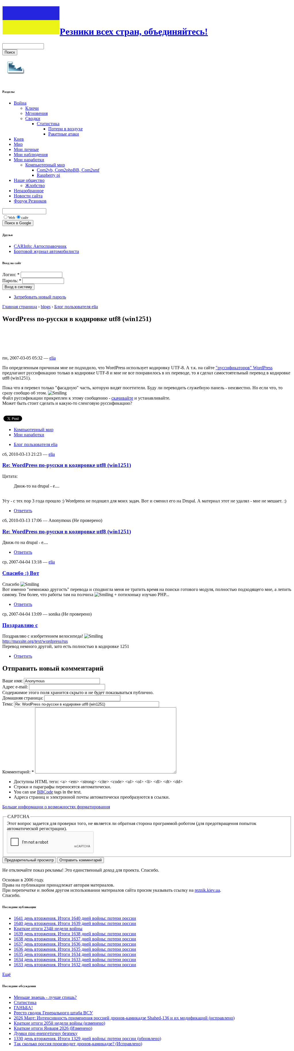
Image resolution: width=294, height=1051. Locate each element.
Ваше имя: (13, 680)
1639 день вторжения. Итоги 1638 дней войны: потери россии (75, 933)
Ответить (23, 510)
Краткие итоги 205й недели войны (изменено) (59, 1023)
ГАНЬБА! (23, 1007)
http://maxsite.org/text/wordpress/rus (35, 641)
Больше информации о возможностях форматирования (56, 806)
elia (52, 357)
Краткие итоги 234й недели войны (48, 928)
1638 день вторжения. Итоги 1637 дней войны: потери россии (75, 938)
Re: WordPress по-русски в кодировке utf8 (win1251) (66, 465)
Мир (18, 144)
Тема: (8, 704)
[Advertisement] (106, 341)
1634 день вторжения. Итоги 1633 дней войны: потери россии (75, 959)
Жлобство (35, 185)
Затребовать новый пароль (40, 296)
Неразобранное (29, 190)
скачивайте (122, 398)
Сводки (32, 118)
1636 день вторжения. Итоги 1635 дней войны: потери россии (75, 949)
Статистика (48, 123)
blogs (46, 306)
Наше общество (29, 180)
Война (20, 103)
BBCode (45, 791)
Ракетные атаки (63, 133)
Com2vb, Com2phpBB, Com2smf (68, 170)
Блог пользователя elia (76, 306)
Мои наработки (29, 159)
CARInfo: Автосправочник (40, 246)
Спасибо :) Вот (20, 573)
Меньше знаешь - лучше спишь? (45, 997)
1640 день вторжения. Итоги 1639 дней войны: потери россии (75, 923)
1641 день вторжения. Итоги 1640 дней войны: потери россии (75, 918)
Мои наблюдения (31, 154)
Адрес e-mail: (15, 686)
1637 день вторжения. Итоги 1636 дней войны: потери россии (75, 944)
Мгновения (36, 113)
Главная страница (19, 306)
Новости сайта (28, 195)
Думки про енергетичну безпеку (46, 1033)
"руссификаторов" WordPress (244, 367)
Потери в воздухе (65, 128)
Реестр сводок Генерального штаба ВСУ (53, 1012)
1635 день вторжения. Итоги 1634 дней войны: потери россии (75, 954)
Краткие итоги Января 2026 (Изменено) (53, 1028)
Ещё (6, 974)
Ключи (32, 108)
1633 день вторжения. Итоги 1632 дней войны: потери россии (75, 964)
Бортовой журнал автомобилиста (46, 251)
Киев (19, 139)
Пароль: (11, 280)
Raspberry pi (48, 175)
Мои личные (26, 149)
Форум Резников (30, 201)
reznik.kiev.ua (207, 890)
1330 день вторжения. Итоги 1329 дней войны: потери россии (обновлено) (87, 1038)
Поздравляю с (20, 625)
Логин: (11, 274)
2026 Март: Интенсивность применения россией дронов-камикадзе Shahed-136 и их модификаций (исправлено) (124, 1017)
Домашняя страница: (23, 698)
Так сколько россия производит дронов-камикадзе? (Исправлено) (78, 1043)
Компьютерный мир (45, 164)
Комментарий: (18, 771)
